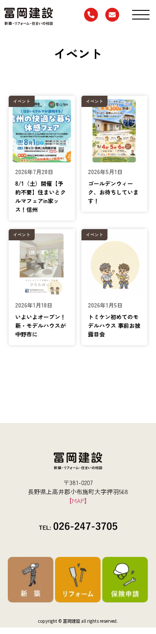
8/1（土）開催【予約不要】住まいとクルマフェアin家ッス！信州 (40, 196)
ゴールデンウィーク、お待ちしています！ (113, 192)
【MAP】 (78, 500)
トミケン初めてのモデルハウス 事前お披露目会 (114, 325)
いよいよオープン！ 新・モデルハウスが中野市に (43, 325)
